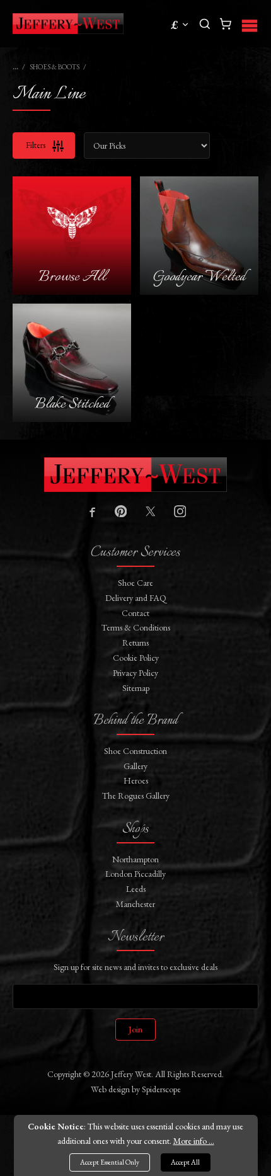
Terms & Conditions (135, 627)
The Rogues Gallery (136, 795)
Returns (135, 642)
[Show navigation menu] (249, 23)
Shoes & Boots (54, 66)
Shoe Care (135, 582)
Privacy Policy (135, 672)
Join (135, 1029)
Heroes (136, 780)
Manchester (135, 904)
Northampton (135, 859)
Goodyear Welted (199, 276)
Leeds (136, 888)
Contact (135, 613)
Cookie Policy (136, 657)
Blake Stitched (72, 404)
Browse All (72, 276)
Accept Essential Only (109, 1162)
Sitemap (135, 688)
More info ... (193, 1140)
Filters (36, 145)
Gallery (135, 766)
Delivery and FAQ (135, 597)
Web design (110, 1089)
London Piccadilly (135, 873)
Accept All (185, 1162)
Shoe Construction (135, 750)
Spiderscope (161, 1089)
